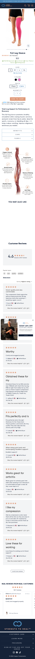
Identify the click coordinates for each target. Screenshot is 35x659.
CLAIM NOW (26, 335)
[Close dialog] (32, 320)
